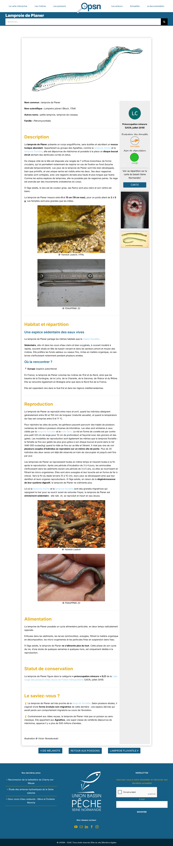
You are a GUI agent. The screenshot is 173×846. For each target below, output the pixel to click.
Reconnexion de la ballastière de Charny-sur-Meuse (31, 781)
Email (142, 799)
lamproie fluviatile (33, 151)
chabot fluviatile (91, 339)
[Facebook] (91, 826)
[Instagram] (97, 826)
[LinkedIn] (86, 826)
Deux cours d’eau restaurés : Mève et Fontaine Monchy (31, 801)
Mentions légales (109, 842)
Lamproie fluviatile (123, 750)
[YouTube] (75, 826)
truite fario (66, 431)
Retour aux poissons (85, 750)
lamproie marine (102, 148)
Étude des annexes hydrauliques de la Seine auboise (31, 791)
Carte (135, 184)
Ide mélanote (51, 750)
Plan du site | (96, 842)
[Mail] (81, 826)
